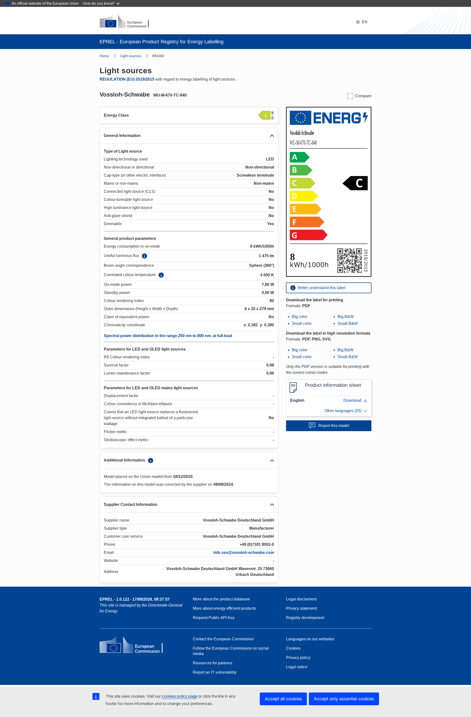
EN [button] (364, 22)
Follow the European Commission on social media (231, 651)
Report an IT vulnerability (214, 672)
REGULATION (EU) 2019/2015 (127, 79)
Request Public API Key (214, 618)
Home (104, 56)
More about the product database (221, 599)
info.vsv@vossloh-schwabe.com (243, 552)
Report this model (333, 426)
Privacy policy (298, 658)
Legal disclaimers (301, 599)
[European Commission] (127, 21)
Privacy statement (301, 608)
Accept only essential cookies (344, 698)
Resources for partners (212, 663)
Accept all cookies (283, 698)
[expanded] (272, 136)
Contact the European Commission (223, 639)
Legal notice (296, 667)
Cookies (293, 648)
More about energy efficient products (224, 608)
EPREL (135, 599)
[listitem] (136, 56)
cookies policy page (179, 696)
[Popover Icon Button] (144, 256)
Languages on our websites (310, 639)
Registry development (305, 618)
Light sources (130, 56)
